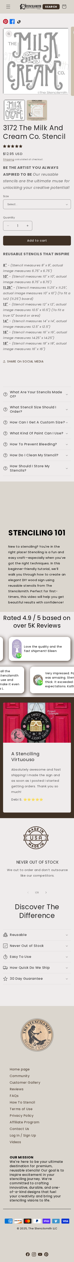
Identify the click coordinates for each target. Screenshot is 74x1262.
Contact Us (19, 1128)
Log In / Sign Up (23, 1135)
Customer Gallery (25, 1082)
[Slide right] (46, 892)
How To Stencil (22, 1102)
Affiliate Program (24, 1122)
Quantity (9, 217)
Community (20, 1076)
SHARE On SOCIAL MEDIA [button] (25, 361)
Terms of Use (21, 1109)
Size (6, 196)
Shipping (8, 159)
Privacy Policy (22, 1115)
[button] (8, 6)
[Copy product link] (18, 22)
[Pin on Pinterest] (5, 22)
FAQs (14, 1095)
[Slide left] (27, 892)
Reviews (16, 1089)
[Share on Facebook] (12, 22)
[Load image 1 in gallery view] (14, 110)
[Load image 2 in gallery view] (37, 110)
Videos (15, 1142)
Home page (20, 1069)
